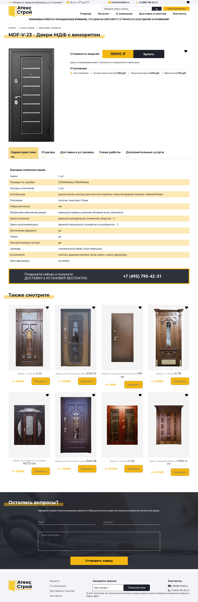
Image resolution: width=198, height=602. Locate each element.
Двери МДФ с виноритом (50, 28)
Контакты (179, 13)
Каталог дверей (27, 28)
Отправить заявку (99, 560)
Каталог (103, 13)
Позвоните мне (137, 587)
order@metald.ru (120, 2)
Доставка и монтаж (152, 13)
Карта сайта (92, 596)
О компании (124, 13)
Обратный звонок (176, 8)
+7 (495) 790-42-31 (148, 2)
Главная (85, 13)
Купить (148, 54)
